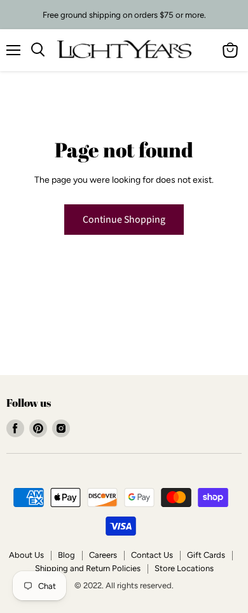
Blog (66, 555)
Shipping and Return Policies (88, 568)
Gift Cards (206, 555)
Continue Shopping (124, 220)
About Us (26, 555)
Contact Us (152, 555)
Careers (103, 555)
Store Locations (184, 568)
